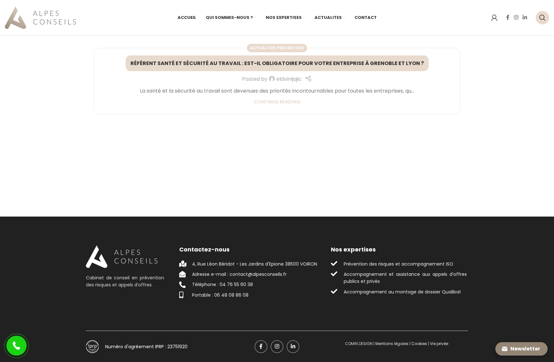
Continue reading (277, 102)
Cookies (419, 343)
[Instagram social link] (516, 17)
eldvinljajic (289, 79)
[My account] (494, 17)
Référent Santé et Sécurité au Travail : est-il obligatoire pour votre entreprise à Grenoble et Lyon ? (277, 63)
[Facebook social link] (508, 17)
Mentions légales (391, 343)
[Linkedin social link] (525, 17)
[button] (16, 346)
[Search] (542, 17)
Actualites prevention (277, 48)
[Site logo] (40, 17)
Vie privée (439, 343)
